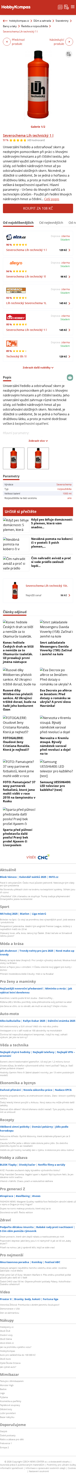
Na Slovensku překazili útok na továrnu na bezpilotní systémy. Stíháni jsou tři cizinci (37, 891)
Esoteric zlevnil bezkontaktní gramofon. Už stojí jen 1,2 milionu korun (35, 1061)
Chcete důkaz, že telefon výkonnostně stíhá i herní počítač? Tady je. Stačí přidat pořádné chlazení (36, 1067)
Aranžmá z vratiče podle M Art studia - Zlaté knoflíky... (27, 998)
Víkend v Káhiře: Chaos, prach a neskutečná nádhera (26, 1181)
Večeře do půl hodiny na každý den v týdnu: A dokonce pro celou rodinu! (37, 1149)
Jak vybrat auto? (8, 1366)
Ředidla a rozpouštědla (34, 26)
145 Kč (63, 303)
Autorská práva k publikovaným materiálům (22, 1464)
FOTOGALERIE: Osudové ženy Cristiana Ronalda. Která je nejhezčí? (16, 743)
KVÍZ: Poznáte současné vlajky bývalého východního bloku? (30, 1170)
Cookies (72, 1468)
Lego (2, 1393)
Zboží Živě (5, 1330)
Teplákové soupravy (10, 1405)
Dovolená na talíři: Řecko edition (16, 1212)
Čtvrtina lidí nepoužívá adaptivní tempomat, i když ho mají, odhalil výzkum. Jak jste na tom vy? (33, 1036)
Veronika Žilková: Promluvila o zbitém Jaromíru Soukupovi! (29, 1304)
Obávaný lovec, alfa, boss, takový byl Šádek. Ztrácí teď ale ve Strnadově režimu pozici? (36, 934)
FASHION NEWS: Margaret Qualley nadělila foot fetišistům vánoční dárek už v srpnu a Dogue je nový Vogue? (38, 1203)
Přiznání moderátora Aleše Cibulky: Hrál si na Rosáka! (27, 973)
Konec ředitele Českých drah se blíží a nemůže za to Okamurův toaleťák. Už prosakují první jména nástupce (18, 652)
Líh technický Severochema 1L (26, 303)
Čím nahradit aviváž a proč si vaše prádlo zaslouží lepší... (51, 562)
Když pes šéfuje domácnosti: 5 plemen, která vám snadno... (52, 523)
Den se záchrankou (9, 1312)
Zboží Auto (5, 1358)
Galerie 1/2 (38, 127)
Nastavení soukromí (39, 1471)
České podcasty (8, 1435)
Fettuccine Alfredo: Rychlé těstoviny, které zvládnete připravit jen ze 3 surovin (35, 1137)
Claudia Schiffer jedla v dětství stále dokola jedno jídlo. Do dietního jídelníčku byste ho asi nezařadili (34, 1144)
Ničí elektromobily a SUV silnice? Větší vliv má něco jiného (29, 1026)
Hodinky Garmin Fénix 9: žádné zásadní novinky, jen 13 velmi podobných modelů (37, 1074)
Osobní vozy (6, 1335)
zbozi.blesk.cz (7, 1342)
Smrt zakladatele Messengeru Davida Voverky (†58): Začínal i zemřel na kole (56, 648)
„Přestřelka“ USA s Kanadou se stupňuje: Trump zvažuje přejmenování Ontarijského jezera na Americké (35, 897)
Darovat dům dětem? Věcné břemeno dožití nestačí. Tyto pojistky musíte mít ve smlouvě (36, 1110)
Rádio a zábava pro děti (12, 1439)
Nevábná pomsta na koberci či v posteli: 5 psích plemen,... (52, 542)
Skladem (65, 239)
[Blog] (60, 6)
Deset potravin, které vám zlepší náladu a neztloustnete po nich (32, 1236)
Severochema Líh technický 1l (26, 276)
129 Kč (63, 250)
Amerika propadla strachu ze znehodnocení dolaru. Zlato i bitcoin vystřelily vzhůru (37, 1097)
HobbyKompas (7, 1350)
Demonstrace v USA (10, 1308)
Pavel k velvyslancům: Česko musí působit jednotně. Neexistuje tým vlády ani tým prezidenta (37, 884)
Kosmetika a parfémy (10, 1401)
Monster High (7, 1385)
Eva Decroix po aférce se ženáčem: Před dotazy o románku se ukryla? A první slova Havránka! (56, 698)
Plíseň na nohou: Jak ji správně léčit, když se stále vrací (27, 1247)
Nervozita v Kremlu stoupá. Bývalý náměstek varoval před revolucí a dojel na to (55, 745)
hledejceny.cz (6, 1326)
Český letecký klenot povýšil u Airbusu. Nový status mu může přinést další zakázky (37, 1104)
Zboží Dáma (6, 1338)
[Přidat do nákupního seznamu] (68, 54)
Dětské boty (6, 1409)
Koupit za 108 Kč (38, 208)
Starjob (3, 1431)
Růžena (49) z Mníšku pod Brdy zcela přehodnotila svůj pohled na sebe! (36, 1001)
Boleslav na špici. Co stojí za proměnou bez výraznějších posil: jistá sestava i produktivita (37, 921)
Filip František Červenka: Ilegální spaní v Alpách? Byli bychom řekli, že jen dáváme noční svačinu (36, 1176)
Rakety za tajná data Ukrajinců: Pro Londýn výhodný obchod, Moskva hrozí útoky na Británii (38, 961)
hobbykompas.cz (19, 20)
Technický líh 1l (16, 356)
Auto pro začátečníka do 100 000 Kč (17, 1354)
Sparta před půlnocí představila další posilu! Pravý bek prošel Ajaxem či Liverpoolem (17, 837)
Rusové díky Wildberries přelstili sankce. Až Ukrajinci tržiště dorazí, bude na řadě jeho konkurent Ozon (19, 700)
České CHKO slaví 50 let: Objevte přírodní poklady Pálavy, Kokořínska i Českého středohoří (35, 1283)
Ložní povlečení (8, 1413)
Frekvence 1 (6, 1443)
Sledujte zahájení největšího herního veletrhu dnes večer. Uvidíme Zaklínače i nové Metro (33, 1269)
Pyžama (4, 1397)
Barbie (3, 1389)
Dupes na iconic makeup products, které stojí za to (25, 1208)
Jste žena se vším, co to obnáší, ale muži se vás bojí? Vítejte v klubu (33, 1006)
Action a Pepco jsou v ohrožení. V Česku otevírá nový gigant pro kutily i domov (36, 968)
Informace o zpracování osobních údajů (45, 1468)
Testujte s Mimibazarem (12, 1381)
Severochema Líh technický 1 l (28, 135)
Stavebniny (62, 20)
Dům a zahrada (42, 20)
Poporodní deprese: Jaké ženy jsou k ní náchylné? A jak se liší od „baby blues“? (35, 1242)
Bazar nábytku (7, 1417)
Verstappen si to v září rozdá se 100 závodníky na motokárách (31, 1030)
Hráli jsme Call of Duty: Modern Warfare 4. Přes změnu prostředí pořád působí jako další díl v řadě (35, 1276)
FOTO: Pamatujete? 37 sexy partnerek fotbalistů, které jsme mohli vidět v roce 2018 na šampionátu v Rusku (19, 791)
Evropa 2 (4, 1447)
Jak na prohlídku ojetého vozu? (15, 1347)
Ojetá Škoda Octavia (10, 1362)
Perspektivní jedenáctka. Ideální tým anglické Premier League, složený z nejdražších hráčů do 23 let (36, 927)
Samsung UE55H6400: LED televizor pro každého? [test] (55, 786)
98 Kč (64, 276)
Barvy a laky (10, 26)
